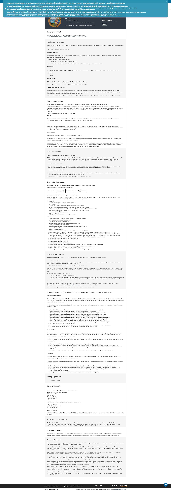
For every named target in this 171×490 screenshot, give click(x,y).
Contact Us (80, 486)
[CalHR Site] (101, 486)
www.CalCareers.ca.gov (74, 284)
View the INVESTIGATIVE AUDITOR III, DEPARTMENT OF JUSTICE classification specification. (67, 36)
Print (105, 24)
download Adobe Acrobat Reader (120, 489)
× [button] (166, 2)
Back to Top (46, 486)
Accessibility (72, 486)
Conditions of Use (55, 486)
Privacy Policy (65, 486)
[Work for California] (123, 486)
